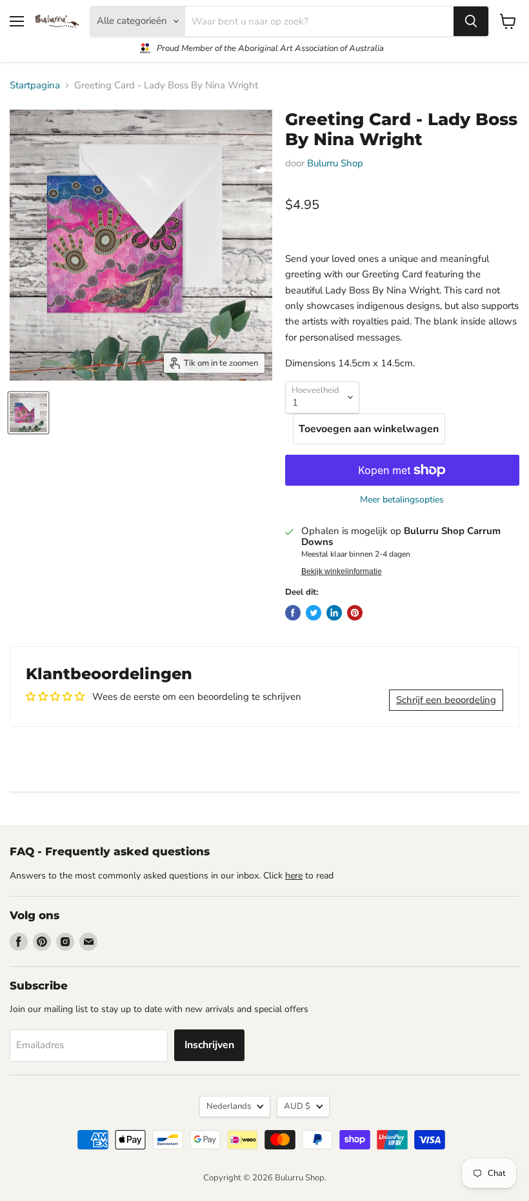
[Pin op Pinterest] (355, 612)
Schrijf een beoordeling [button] (446, 699)
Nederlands (228, 1106)
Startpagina (35, 85)
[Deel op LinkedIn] (334, 612)
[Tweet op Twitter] (313, 612)
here (294, 875)
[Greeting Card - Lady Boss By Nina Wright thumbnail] (28, 412)
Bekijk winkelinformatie (341, 571)
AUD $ (297, 1106)
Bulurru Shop (335, 163)
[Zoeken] (471, 21)
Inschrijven (209, 1045)
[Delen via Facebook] (293, 612)
